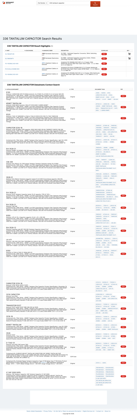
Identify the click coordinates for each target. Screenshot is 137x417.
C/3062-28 (111, 159)
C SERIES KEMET (105, 110)
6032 (97, 108)
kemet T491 (111, 349)
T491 (104, 349)
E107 (105, 290)
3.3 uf (104, 99)
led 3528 (98, 300)
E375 (116, 108)
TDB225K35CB (109, 372)
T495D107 (98, 226)
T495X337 (114, 214)
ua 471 (109, 242)
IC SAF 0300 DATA (101, 378)
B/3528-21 (98, 139)
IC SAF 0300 (99, 384)
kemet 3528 (104, 310)
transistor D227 (113, 308)
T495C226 (98, 174)
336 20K (115, 99)
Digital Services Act (89, 411)
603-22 (98, 257)
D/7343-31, (114, 149)
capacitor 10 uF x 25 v (102, 223)
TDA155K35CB (109, 369)
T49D (110, 310)
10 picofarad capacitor (108, 184)
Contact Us (99, 411)
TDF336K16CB (100, 372)
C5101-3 (43, 362)
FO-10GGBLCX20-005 (11, 63)
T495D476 (98, 216)
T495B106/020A (100, 192)
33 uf (112, 97)
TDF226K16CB (99, 369)
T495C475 (98, 178)
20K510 (106, 136)
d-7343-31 (105, 255)
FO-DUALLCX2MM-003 (12, 69)
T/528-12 (105, 205)
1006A (104, 132)
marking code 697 (101, 232)
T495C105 (106, 161)
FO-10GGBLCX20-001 (11, 74)
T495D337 (114, 250)
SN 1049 (106, 247)
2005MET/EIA (99, 238)
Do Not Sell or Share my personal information (67, 411)
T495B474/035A (100, 194)
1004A (111, 255)
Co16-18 (98, 282)
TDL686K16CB (100, 376)
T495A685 (98, 127)
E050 (104, 218)
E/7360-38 (106, 125)
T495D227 (106, 252)
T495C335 (99, 161)
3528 (109, 338)
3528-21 (98, 99)
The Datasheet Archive (8, 3)
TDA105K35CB (109, 367)
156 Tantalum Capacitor (103, 380)
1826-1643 (99, 134)
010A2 (110, 95)
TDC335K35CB (110, 374)
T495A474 (98, 129)
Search (95, 5)
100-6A (110, 134)
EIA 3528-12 (111, 230)
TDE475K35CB (109, 376)
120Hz (97, 92)
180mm (112, 142)
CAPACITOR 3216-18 (101, 95)
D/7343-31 (98, 104)
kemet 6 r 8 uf (100, 97)
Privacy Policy (48, 411)
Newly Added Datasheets (34, 411)
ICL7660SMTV (9, 58)
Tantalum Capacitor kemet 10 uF (106, 168)
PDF (104, 54)
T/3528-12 (113, 282)
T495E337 (98, 125)
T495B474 (113, 174)
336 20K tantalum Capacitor (104, 156)
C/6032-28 (106, 104)
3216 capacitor (112, 132)
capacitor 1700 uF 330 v (103, 201)
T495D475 (98, 147)
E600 (97, 170)
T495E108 (113, 125)
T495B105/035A (111, 194)
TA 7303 (113, 164)
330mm (98, 144)
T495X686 (114, 245)
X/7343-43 (99, 142)
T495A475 (106, 127)
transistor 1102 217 (107, 108)
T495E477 (104, 159)
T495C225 (114, 176)
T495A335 (114, 127)
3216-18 (98, 132)
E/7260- (106, 142)
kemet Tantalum (107, 106)
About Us (107, 411)
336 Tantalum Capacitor (103, 382)
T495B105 (98, 176)
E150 (108, 92)
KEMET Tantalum (113, 329)
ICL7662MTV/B (9, 54)
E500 (107, 97)
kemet (109, 99)
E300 (97, 184)
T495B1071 (99, 136)
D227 (97, 310)
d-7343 (98, 255)
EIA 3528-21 (107, 151)
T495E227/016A (100, 190)
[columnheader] (14, 50)
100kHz (103, 92)
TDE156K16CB (99, 367)
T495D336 (114, 216)
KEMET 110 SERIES (101, 154)
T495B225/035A (100, 196)
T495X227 (98, 214)
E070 (116, 196)
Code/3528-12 (100, 294)
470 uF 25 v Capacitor (102, 220)
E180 (108, 245)
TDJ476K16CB (100, 374)
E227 (114, 338)
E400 (115, 106)
